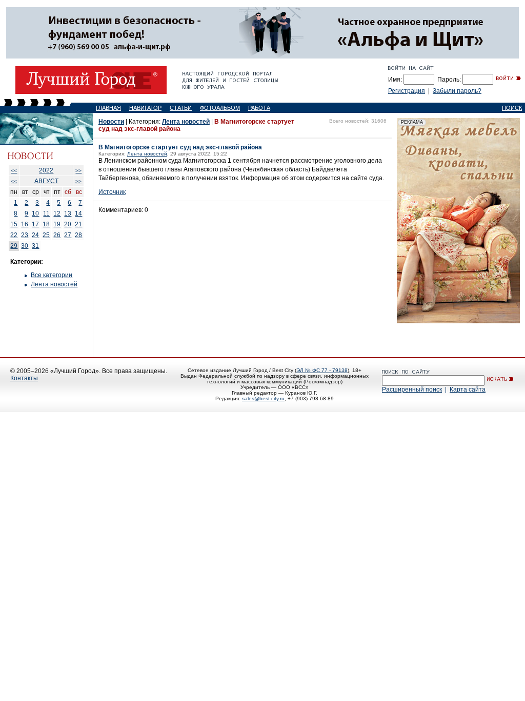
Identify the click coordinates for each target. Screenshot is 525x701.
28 (78, 235)
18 (46, 224)
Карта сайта (468, 389)
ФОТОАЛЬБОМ (220, 108)
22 (13, 235)
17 (35, 224)
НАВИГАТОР (145, 108)
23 (24, 235)
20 (67, 224)
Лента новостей (54, 284)
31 (35, 245)
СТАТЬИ (181, 108)
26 (56, 235)
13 (67, 213)
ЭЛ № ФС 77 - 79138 (322, 370)
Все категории (51, 275)
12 (56, 213)
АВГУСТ (46, 181)
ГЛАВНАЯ (108, 108)
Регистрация (406, 90)
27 (67, 235)
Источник (112, 192)
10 (35, 213)
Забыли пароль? (457, 90)
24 (35, 235)
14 (78, 213)
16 (24, 224)
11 (46, 213)
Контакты (24, 378)
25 (46, 235)
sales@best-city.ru (263, 398)
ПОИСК (512, 108)
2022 (46, 170)
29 (13, 245)
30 (24, 245)
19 (56, 224)
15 (13, 224)
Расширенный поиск (412, 389)
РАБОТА (259, 108)
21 (78, 224)
